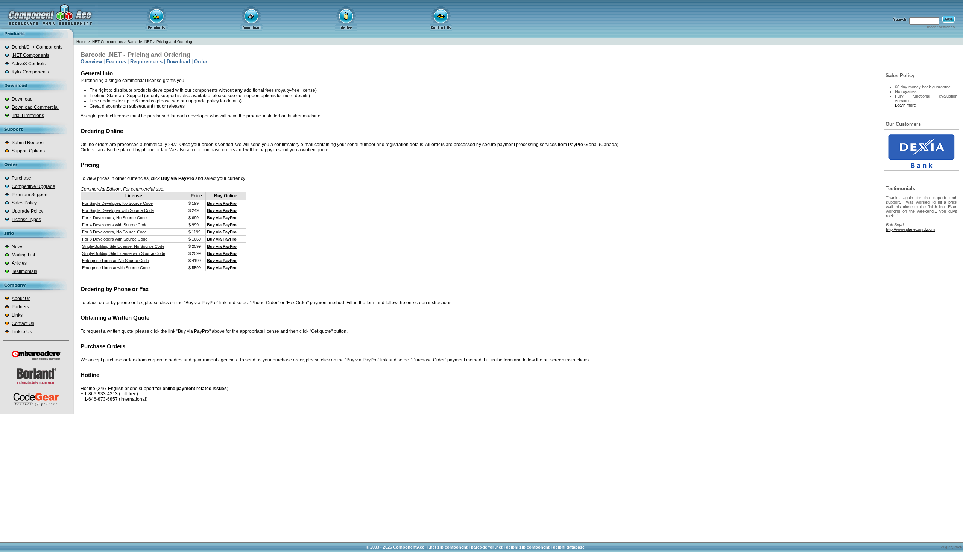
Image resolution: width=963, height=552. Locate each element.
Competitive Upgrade (33, 186)
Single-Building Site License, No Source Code (123, 246)
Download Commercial (35, 107)
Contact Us (23, 323)
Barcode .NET (140, 42)
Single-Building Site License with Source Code (123, 253)
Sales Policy (24, 203)
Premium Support (29, 194)
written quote (315, 149)
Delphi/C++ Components (37, 47)
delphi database (569, 547)
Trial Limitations (28, 115)
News (17, 246)
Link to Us (22, 331)
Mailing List (23, 255)
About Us (21, 298)
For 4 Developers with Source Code (114, 225)
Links (17, 315)
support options (260, 95)
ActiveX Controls (29, 63)
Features (116, 61)
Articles (19, 263)
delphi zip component (528, 547)
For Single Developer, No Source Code (117, 203)
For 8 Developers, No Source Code (114, 232)
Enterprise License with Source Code (116, 267)
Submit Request (28, 142)
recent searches (941, 27)
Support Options (28, 151)
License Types (26, 219)
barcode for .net (487, 547)
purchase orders (218, 149)
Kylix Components (30, 72)
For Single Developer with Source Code (118, 210)
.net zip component (448, 547)
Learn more (905, 105)
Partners (20, 307)
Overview (91, 61)
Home (81, 42)
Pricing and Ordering (174, 42)
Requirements (146, 61)
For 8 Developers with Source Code (114, 239)
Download (22, 99)
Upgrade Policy (27, 211)
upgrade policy (203, 101)
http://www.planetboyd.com (910, 229)
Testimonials (24, 271)
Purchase (21, 178)
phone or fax (154, 149)
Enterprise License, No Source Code (115, 260)
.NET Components (30, 55)
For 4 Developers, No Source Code (114, 217)
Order (200, 61)
